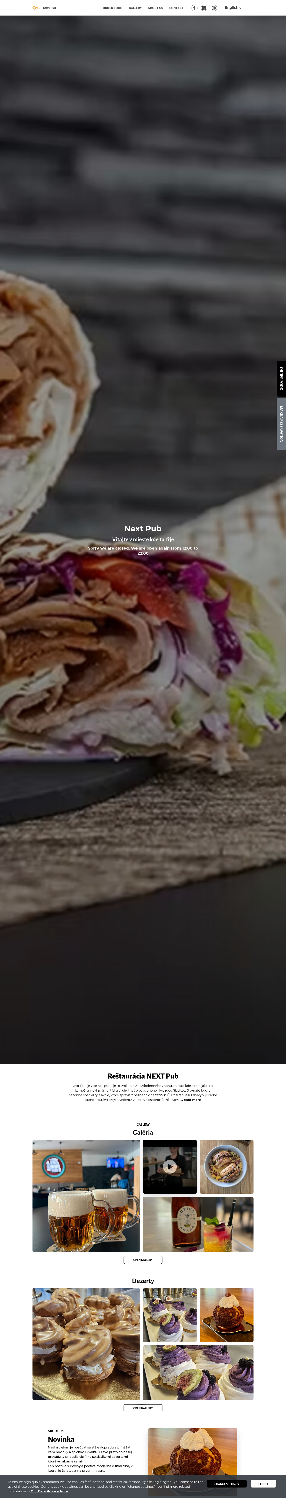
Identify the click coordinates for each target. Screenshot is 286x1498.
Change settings (226, 1484)
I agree (263, 1484)
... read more (190, 1100)
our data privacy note (49, 1491)
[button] (233, 8)
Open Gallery (143, 1259)
